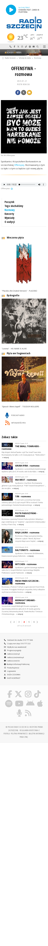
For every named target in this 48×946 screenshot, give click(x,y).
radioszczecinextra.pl (15, 657)
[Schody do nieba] (24, 52)
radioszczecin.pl (13, 654)
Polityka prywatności (19, 733)
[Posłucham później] (11, 188)
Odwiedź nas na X (18, 46)
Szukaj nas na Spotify (30, 46)
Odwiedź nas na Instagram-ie (22, 46)
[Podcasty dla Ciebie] (19, 710)
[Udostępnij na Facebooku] (17, 92)
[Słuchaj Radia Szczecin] (11, 10)
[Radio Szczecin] (24, 24)
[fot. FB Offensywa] (24, 126)
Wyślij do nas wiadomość (34, 46)
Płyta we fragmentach (18, 353)
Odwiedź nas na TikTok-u (26, 46)
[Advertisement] (24, 770)
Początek (9, 202)
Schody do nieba (25, 58)
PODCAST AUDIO (17, 415)
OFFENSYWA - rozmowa (23, 71)
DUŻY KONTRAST (13, 678)
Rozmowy (37, 58)
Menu (44, 46)
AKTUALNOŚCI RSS (18, 423)
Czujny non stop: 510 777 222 (19, 643)
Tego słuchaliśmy (14, 206)
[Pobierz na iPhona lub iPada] (40, 700)
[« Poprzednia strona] (11, 622)
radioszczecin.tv (13, 661)
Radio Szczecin (10, 58)
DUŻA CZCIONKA (13, 674)
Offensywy (19, 164)
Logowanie (11, 671)
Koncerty (9, 214)
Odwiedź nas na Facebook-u (14, 46)
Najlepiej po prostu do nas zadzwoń (11, 46)
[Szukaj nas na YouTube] (19, 700)
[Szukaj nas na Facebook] (9, 691)
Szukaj (37, 46)
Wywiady (10, 218)
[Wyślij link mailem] (29, 92)
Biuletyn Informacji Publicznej (18, 664)
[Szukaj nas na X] (18, 691)
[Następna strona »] (37, 622)
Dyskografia (13, 295)
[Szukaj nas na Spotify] (9, 700)
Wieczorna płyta (15, 237)
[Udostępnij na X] (23, 92)
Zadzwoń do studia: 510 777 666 (20, 640)
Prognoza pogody (14, 650)
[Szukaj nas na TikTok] (37, 691)
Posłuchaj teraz (13, 668)
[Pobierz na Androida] (30, 700)
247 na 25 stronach (24, 626)
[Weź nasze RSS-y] (28, 710)
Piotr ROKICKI (23, 84)
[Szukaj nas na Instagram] (28, 691)
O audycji (10, 222)
